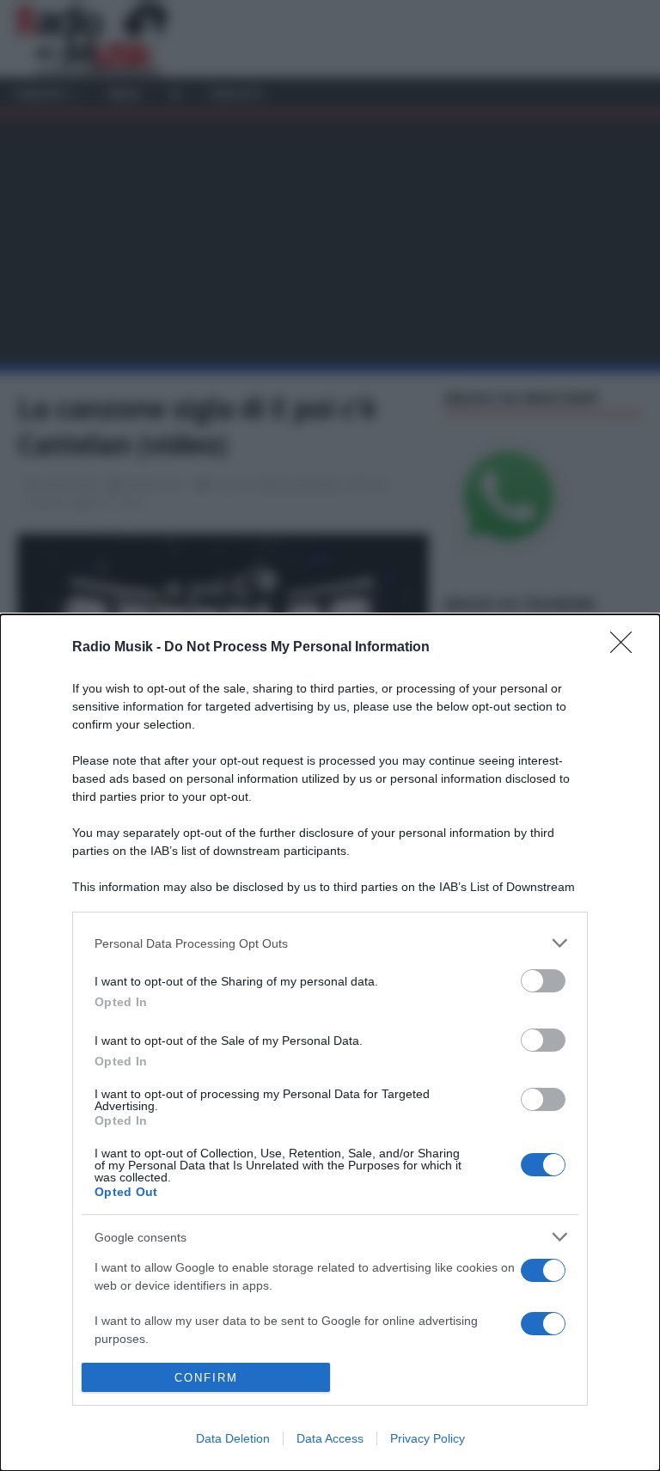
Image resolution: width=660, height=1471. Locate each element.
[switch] (543, 980)
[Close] (626, 648)
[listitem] (330, 943)
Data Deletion (233, 1438)
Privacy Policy (427, 1438)
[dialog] (330, 1042)
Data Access (330, 1438)
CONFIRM (206, 1377)
